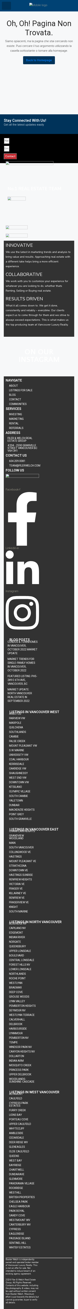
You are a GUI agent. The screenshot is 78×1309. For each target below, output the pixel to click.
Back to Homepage (39, 60)
